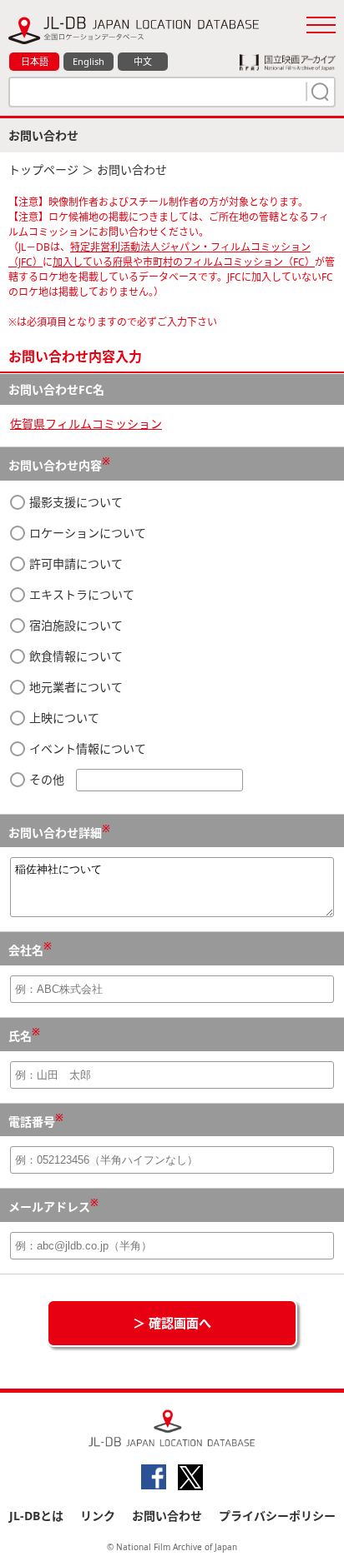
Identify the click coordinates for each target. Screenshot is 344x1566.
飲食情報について (74, 656)
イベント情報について (86, 748)
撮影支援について (74, 502)
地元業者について (74, 687)
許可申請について (74, 563)
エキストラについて (80, 594)
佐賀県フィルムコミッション (86, 423)
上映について (62, 718)
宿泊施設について (74, 625)
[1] (318, 91)
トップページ (43, 169)
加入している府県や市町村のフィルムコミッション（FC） (184, 262)
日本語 (34, 61)
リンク (97, 1516)
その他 (47, 779)
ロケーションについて (86, 533)
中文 (143, 61)
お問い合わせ (167, 1516)
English (88, 61)
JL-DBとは (36, 1516)
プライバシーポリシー (277, 1516)
